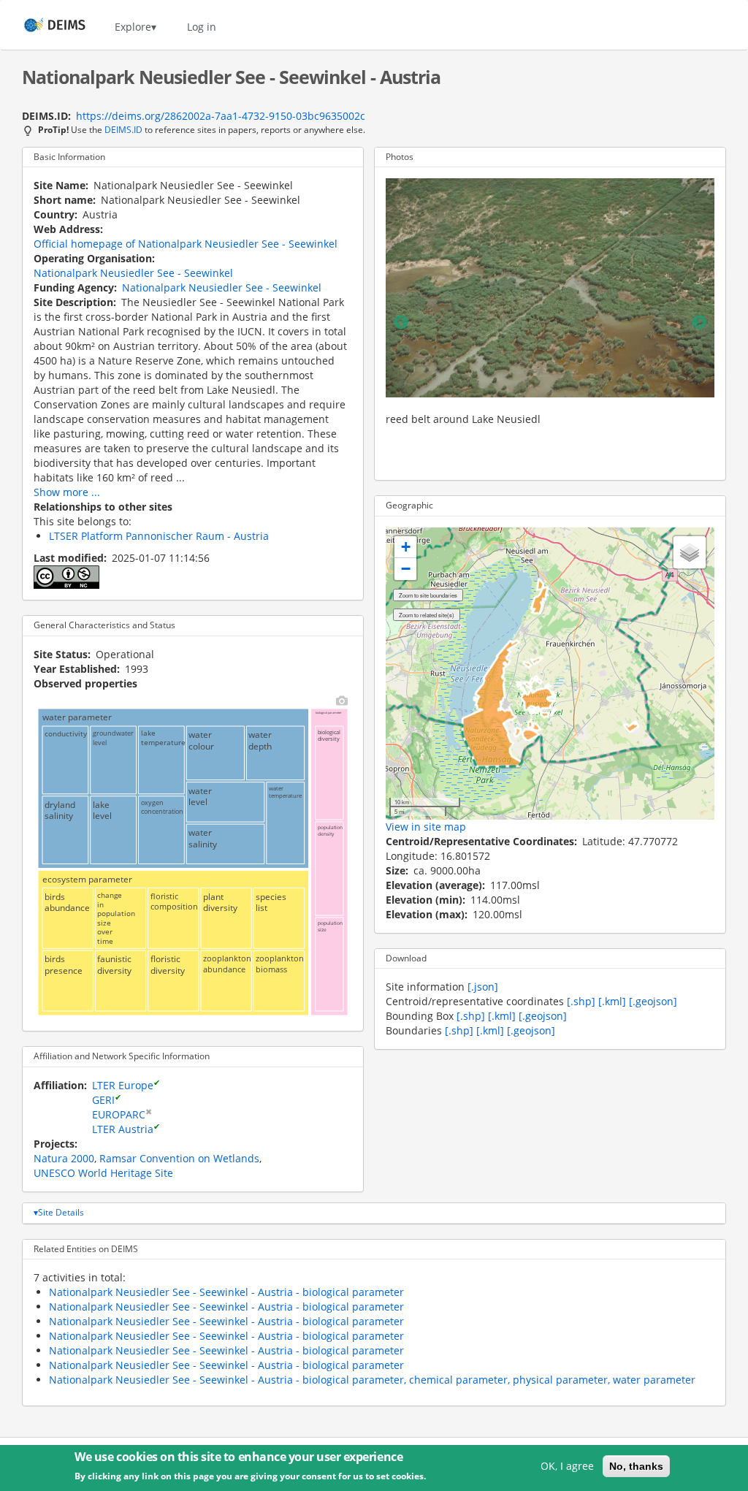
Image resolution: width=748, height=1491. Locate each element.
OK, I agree (567, 1466)
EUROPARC (118, 1114)
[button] (405, 547)
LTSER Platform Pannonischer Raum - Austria (159, 536)
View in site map (426, 827)
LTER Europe (122, 1085)
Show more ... (67, 492)
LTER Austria (122, 1129)
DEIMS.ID (123, 129)
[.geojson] (653, 1001)
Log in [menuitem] (201, 27)
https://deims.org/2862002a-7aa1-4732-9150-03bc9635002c (220, 116)
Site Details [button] (61, 1212)
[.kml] (612, 1001)
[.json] (483, 987)
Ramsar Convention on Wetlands (179, 1158)
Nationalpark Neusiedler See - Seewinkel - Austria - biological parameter (226, 1292)
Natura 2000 (64, 1158)
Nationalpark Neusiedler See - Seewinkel (133, 273)
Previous (401, 323)
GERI (103, 1100)
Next (699, 323)
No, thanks (636, 1466)
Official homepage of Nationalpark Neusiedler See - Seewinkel (185, 244)
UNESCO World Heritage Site (103, 1173)
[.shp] (581, 1001)
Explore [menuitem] (133, 27)
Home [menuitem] (41, 27)
